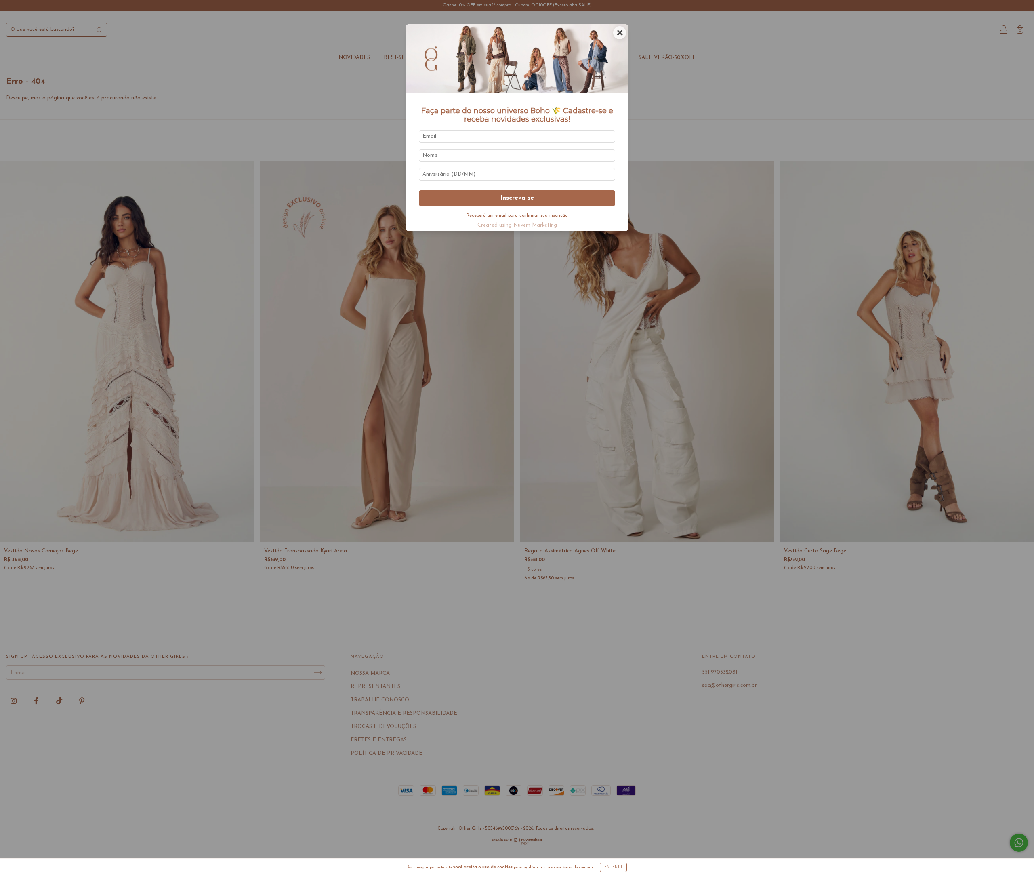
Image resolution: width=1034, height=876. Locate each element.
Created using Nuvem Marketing (517, 225)
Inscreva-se (517, 198)
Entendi (613, 867)
